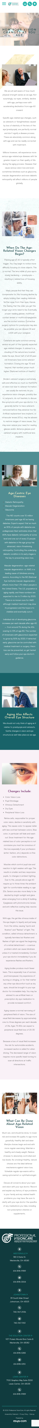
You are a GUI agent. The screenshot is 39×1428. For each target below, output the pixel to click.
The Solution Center (19, 1335)
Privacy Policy (24, 1414)
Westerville (19, 1253)
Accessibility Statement (11, 1414)
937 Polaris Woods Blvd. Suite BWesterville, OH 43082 (19, 1341)
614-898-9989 (19, 1271)
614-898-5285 (19, 1353)
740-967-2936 (19, 1312)
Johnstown (19, 1294)
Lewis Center (19, 1376)
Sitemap (31, 1414)
